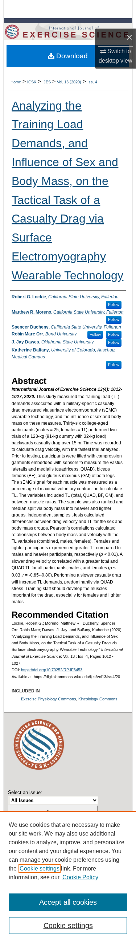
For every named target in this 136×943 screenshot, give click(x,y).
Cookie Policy (80, 877)
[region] (68, 877)
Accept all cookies (68, 902)
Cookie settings (39, 868)
